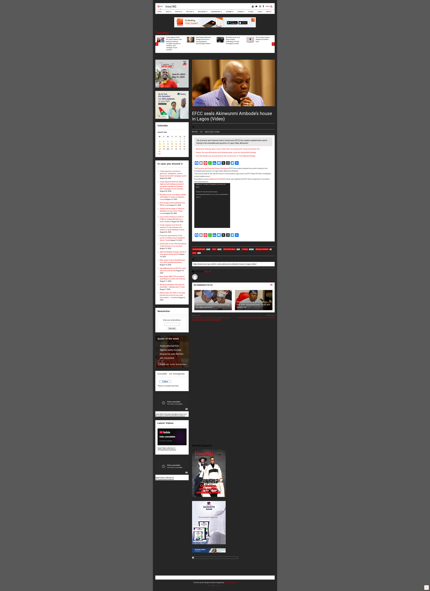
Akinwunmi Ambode (217, 179)
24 (159, 149)
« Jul (159, 154)
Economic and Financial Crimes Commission (212, 168)
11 (164, 144)
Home (159, 11)
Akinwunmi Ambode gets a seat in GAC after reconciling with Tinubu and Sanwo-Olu (228, 149)
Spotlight (229, 11)
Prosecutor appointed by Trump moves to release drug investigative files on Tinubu (172, 238)
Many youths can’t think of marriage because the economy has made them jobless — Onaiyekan (172, 295)
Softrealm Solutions (230, 582)
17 (159, 146)
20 (172, 146)
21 (176, 146)
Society (250, 11)
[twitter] (256, 6)
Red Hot (178, 11)
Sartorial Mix (202, 11)
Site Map (210, 585)
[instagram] (260, 6)
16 (184, 144)
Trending (162, 33)
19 (168, 146)
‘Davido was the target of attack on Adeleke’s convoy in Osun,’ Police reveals (172, 211)
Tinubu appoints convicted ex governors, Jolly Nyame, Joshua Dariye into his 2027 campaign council (173, 173)
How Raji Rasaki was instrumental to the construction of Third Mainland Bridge (225, 156)
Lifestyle (240, 11)
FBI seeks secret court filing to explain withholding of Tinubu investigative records (233, 40)
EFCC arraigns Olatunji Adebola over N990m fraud (263, 39)
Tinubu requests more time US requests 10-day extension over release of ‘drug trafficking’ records (172, 227)
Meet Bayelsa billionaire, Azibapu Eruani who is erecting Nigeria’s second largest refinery (203, 40)
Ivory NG (170, 6)
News (168, 11)
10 (159, 144)
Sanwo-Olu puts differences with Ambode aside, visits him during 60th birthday (226, 152)
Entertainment (215, 11)
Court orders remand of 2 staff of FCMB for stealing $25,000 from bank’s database (172, 219)
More (268, 11)
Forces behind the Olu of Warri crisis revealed (256, 318)
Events (260, 11)
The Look (189, 11)
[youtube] (253, 6)
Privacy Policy (218, 585)
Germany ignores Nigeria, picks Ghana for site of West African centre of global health (211, 319)
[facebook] (263, 6)
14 (176, 144)
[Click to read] (213, 300)
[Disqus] (233, 351)
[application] (212, 205)
